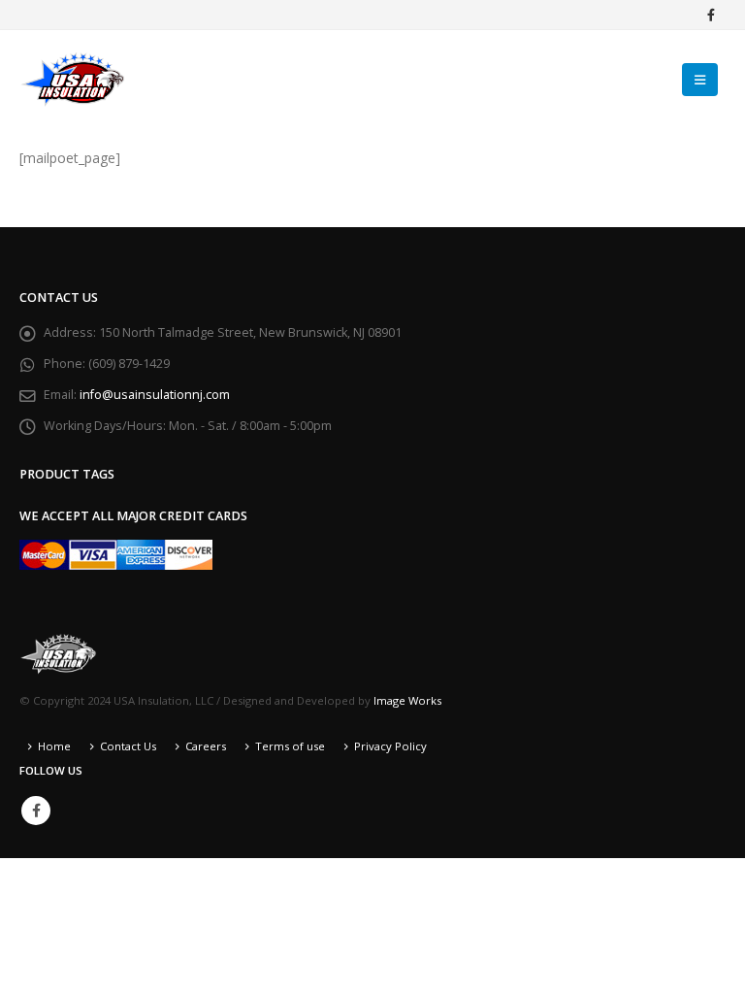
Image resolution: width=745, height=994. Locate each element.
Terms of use (290, 746)
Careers (205, 746)
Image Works (407, 700)
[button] (700, 79)
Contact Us (128, 746)
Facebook (35, 810)
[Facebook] (711, 14)
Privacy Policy (390, 746)
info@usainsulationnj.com (155, 394)
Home (54, 746)
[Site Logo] (72, 79)
